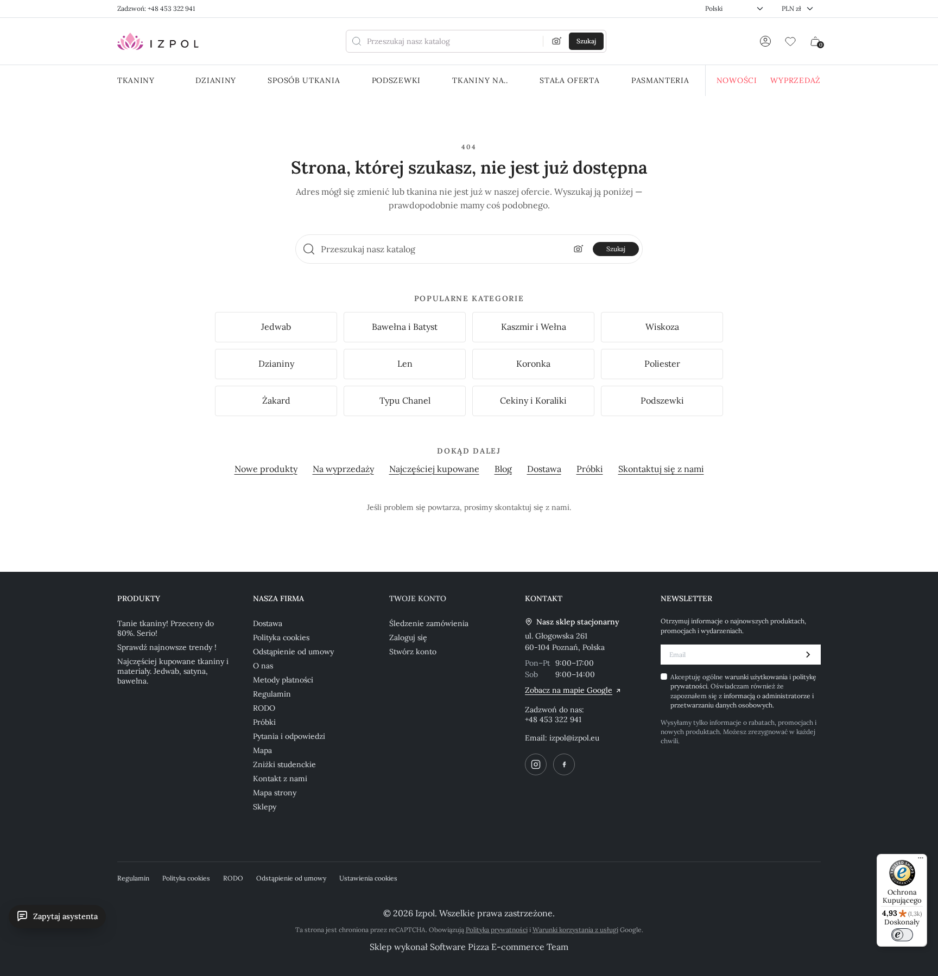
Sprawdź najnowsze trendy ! (167, 647)
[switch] (902, 934)
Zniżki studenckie (284, 764)
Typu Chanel (404, 400)
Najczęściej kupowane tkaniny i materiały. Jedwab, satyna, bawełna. (173, 671)
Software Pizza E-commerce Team (499, 946)
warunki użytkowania (757, 677)
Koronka (533, 363)
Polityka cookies (281, 637)
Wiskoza (662, 326)
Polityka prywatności (497, 930)
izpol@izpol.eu (574, 738)
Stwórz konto (412, 651)
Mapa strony (274, 793)
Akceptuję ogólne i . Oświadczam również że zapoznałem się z (743, 691)
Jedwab (276, 326)
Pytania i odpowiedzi (289, 736)
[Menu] (920, 860)
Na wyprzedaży (343, 468)
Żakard (276, 400)
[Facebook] (564, 764)
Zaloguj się (408, 637)
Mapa (262, 750)
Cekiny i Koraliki (533, 400)
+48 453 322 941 (553, 719)
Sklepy (264, 807)
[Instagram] (536, 764)
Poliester (662, 363)
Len (405, 363)
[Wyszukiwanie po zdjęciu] (557, 41)
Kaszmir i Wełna (533, 326)
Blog (503, 468)
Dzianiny (276, 363)
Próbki (589, 468)
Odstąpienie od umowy (293, 651)
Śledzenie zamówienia (428, 623)
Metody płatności (283, 680)
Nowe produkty (265, 468)
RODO (264, 708)
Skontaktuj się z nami (661, 468)
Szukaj (615, 249)
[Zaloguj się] (765, 41)
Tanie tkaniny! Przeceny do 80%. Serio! (165, 628)
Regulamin (272, 694)
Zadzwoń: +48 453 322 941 (156, 8)
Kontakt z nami (280, 778)
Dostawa (544, 468)
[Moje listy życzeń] (790, 41)
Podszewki (662, 400)
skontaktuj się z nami (532, 507)
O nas (263, 666)
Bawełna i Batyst (405, 326)
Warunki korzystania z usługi (575, 930)
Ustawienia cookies (368, 878)
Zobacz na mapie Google (568, 690)
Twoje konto (417, 598)
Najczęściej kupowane (434, 468)
